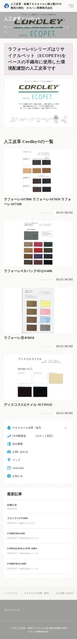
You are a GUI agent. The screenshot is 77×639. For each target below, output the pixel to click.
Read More (64, 212)
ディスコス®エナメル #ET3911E (28, 405)
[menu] (71, 6)
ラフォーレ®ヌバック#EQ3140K (28, 271)
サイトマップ (12, 610)
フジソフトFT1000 (17, 518)
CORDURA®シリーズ (28, 538)
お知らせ (12, 504)
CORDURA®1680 (16, 563)
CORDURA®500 (16, 533)
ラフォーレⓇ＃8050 (19, 338)
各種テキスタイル (27, 523)
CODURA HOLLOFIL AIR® (22, 548)
